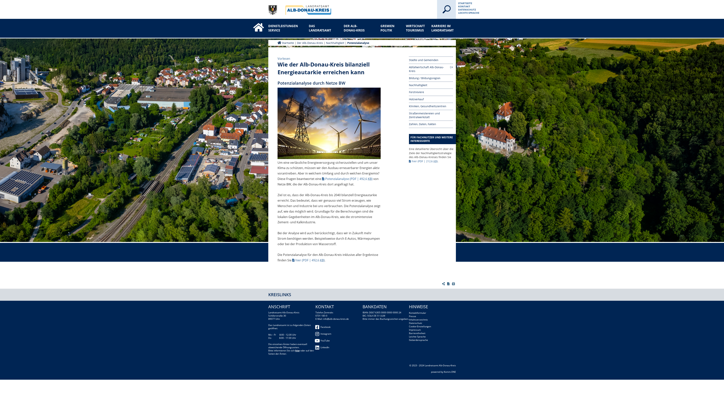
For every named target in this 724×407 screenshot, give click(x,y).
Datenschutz (467, 9)
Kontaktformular (417, 312)
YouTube (325, 340)
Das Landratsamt (320, 28)
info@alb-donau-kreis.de (336, 319)
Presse (412, 316)
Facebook (326, 327)
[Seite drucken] (454, 284)
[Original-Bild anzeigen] (329, 124)
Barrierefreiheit (417, 333)
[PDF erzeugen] (448, 284)
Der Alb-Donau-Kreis (354, 28)
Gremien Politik (387, 28)
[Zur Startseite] (254, 24)
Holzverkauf (416, 99)
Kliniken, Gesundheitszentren (427, 106)
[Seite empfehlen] (444, 284)
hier (310, 260)
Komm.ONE (450, 371)
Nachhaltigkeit (335, 43)
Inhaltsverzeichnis (418, 319)
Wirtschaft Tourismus (415, 28)
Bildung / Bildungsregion (424, 78)
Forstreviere (416, 92)
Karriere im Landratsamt (442, 28)
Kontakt (464, 6)
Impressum (415, 329)
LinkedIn (325, 347)
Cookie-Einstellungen (420, 326)
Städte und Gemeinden (423, 60)
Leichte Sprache (468, 13)
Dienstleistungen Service (280, 28)
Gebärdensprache (418, 340)
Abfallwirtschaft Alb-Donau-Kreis (426, 69)
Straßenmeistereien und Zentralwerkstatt (424, 115)
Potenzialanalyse (358, 43)
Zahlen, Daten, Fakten (422, 124)
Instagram (326, 333)
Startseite (465, 3)
